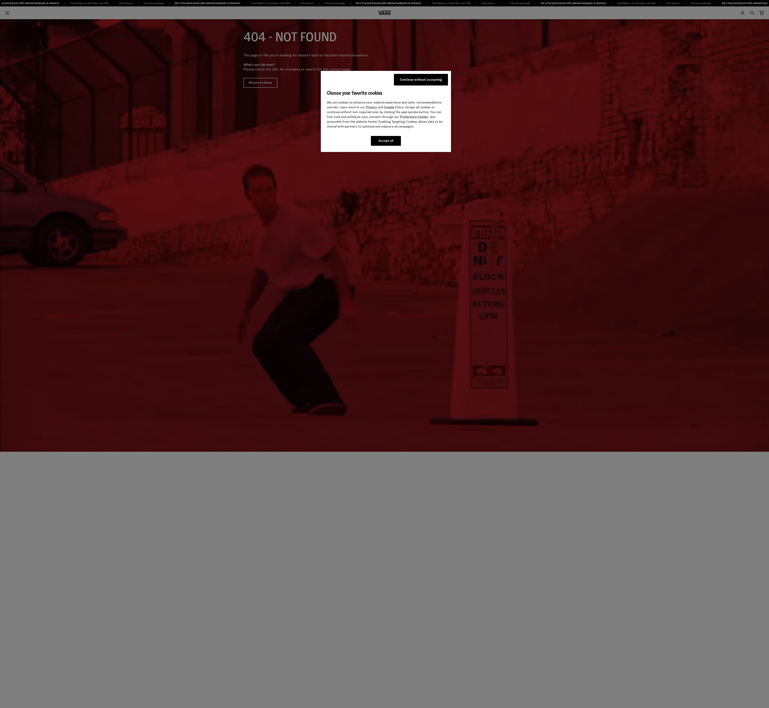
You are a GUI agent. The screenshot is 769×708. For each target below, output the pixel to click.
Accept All (385, 141)
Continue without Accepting (421, 79)
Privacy (371, 107)
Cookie (389, 107)
